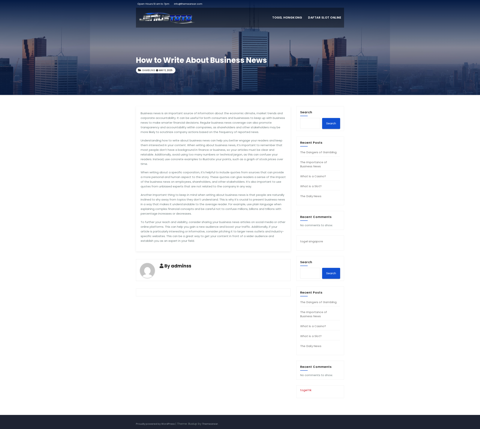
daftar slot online (324, 17)
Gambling (148, 70)
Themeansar (210, 424)
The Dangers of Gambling (318, 152)
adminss (181, 266)
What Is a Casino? (313, 176)
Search (306, 112)
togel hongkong (287, 17)
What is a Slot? (311, 186)
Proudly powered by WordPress (155, 424)
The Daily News (310, 196)
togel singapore (311, 241)
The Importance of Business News (313, 164)
